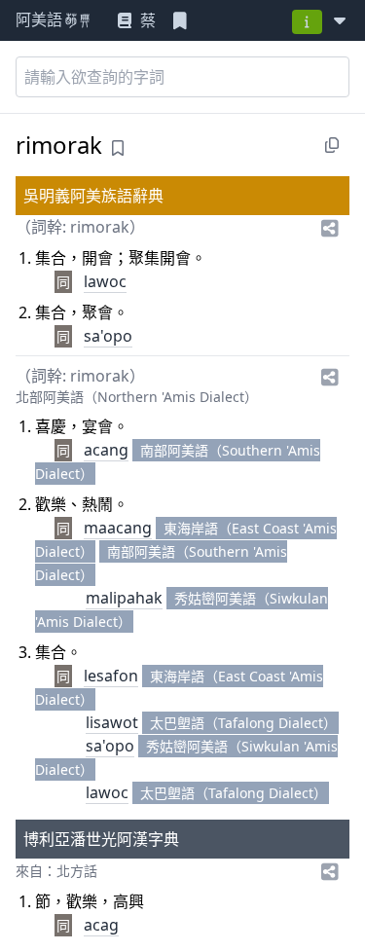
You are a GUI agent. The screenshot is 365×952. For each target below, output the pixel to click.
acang (106, 449)
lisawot (112, 722)
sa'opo (108, 336)
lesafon (111, 675)
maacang (118, 527)
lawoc (105, 281)
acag (101, 924)
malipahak (124, 597)
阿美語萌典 (54, 21)
